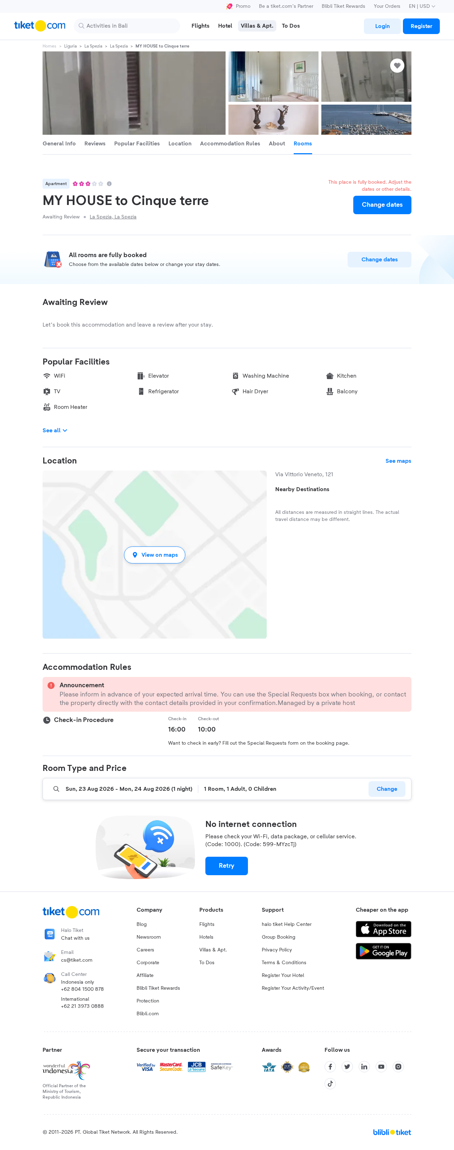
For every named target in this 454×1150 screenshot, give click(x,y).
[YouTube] (381, 1066)
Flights (207, 924)
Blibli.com (148, 1014)
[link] (382, 26)
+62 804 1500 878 (82, 989)
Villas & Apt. (213, 950)
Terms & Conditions (284, 963)
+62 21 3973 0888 (82, 1006)
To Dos (207, 963)
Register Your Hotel (283, 975)
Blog (142, 924)
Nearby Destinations (302, 489)
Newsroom (149, 937)
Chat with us (75, 938)
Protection (148, 1001)
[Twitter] (347, 1066)
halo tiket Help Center (286, 924)
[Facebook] (330, 1066)
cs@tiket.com (77, 960)
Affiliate (145, 975)
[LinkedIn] (364, 1066)
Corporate (148, 963)
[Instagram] (398, 1066)
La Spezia (93, 46)
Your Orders (387, 6)
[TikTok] (330, 1083)
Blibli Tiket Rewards (343, 6)
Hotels (206, 937)
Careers (145, 950)
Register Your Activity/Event (293, 988)
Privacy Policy (277, 950)
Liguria (70, 46)
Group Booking (278, 937)
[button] (155, 555)
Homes (49, 46)
